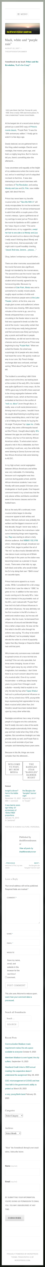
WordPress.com (22, 1260)
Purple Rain (24, 345)
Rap (10, 537)
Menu (24, 14)
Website (10, 952)
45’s (37, 431)
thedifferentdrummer (16, 51)
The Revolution (22, 184)
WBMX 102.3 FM (31, 540)
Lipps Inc (29, 424)
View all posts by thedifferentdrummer (27, 850)
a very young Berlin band (15, 1094)
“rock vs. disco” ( (12, 403)
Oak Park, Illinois (23, 287)
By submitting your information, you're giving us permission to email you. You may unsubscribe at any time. (22, 1203)
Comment (12, 897)
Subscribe (14, 1217)
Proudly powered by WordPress (22, 1254)
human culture (22, 827)
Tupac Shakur (32, 690)
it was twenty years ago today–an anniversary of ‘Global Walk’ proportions (12, 810)
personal (35, 827)
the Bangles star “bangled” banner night (29, 793)
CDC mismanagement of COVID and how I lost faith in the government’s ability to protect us (22, 1084)
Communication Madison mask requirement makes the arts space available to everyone (19, 1047)
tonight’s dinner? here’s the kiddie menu (11, 793)
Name (10, 934)
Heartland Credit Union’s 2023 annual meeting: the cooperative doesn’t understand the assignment (20, 1071)
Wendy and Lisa (11, 188)
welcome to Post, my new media (13, 865)
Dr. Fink (25, 188)
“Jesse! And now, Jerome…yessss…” (20, 249)
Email (10, 943)
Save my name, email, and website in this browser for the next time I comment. (13, 969)
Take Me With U (27, 201)
